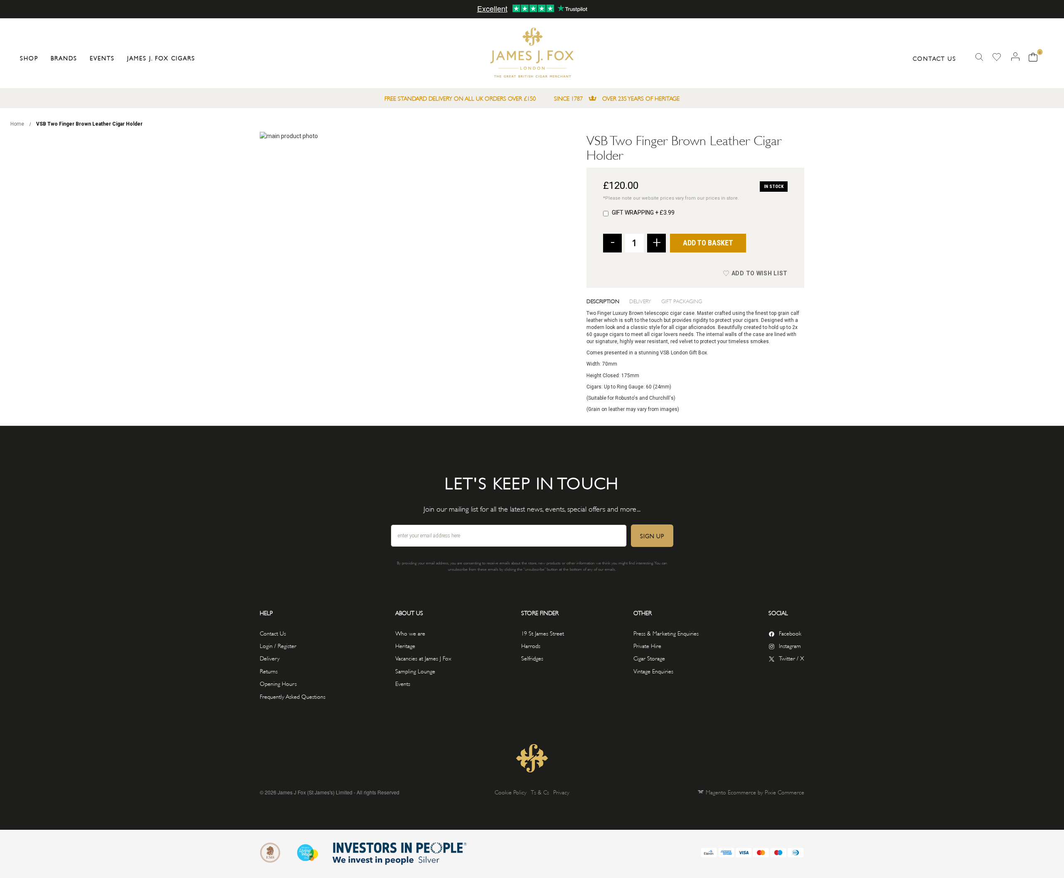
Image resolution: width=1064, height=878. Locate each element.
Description (602, 300)
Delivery (640, 300)
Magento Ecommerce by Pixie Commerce (755, 791)
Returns (269, 670)
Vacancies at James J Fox (423, 657)
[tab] (608, 300)
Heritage (405, 645)
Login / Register (278, 645)
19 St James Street (542, 632)
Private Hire (647, 645)
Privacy (561, 791)
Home (17, 124)
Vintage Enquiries (653, 670)
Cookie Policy (511, 791)
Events (402, 683)
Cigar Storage (649, 657)
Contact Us (934, 58)
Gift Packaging (681, 300)
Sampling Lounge (415, 670)
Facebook (790, 632)
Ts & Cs (540, 791)
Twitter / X (791, 657)
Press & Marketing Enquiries (666, 632)
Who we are (410, 632)
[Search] (979, 57)
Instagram (790, 645)
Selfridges (532, 657)
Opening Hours (278, 683)
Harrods (530, 645)
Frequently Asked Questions (292, 696)
